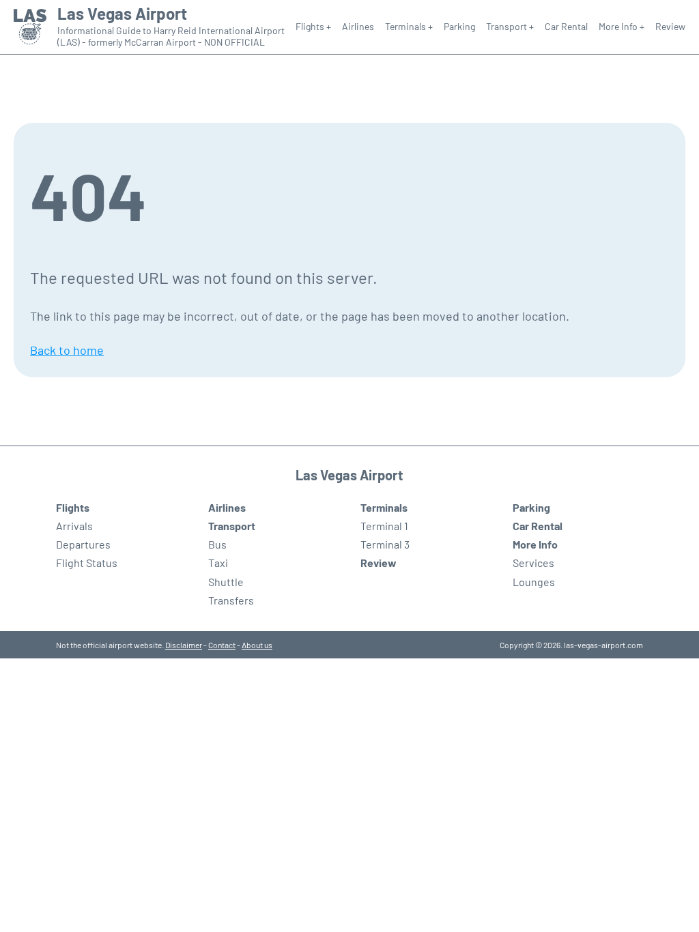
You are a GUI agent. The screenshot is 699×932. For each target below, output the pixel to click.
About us (257, 645)
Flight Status (86, 562)
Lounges (534, 581)
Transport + (510, 26)
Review (670, 26)
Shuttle (226, 581)
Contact (222, 645)
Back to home (67, 350)
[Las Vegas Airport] (30, 27)
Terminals (384, 507)
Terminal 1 (384, 525)
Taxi (218, 562)
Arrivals (74, 525)
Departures (83, 544)
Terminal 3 (385, 544)
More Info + (621, 26)
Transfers (231, 600)
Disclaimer (183, 645)
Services (533, 562)
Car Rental (566, 26)
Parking (459, 26)
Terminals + (409, 26)
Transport (231, 525)
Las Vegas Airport (122, 13)
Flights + (313, 26)
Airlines (358, 26)
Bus (217, 544)
